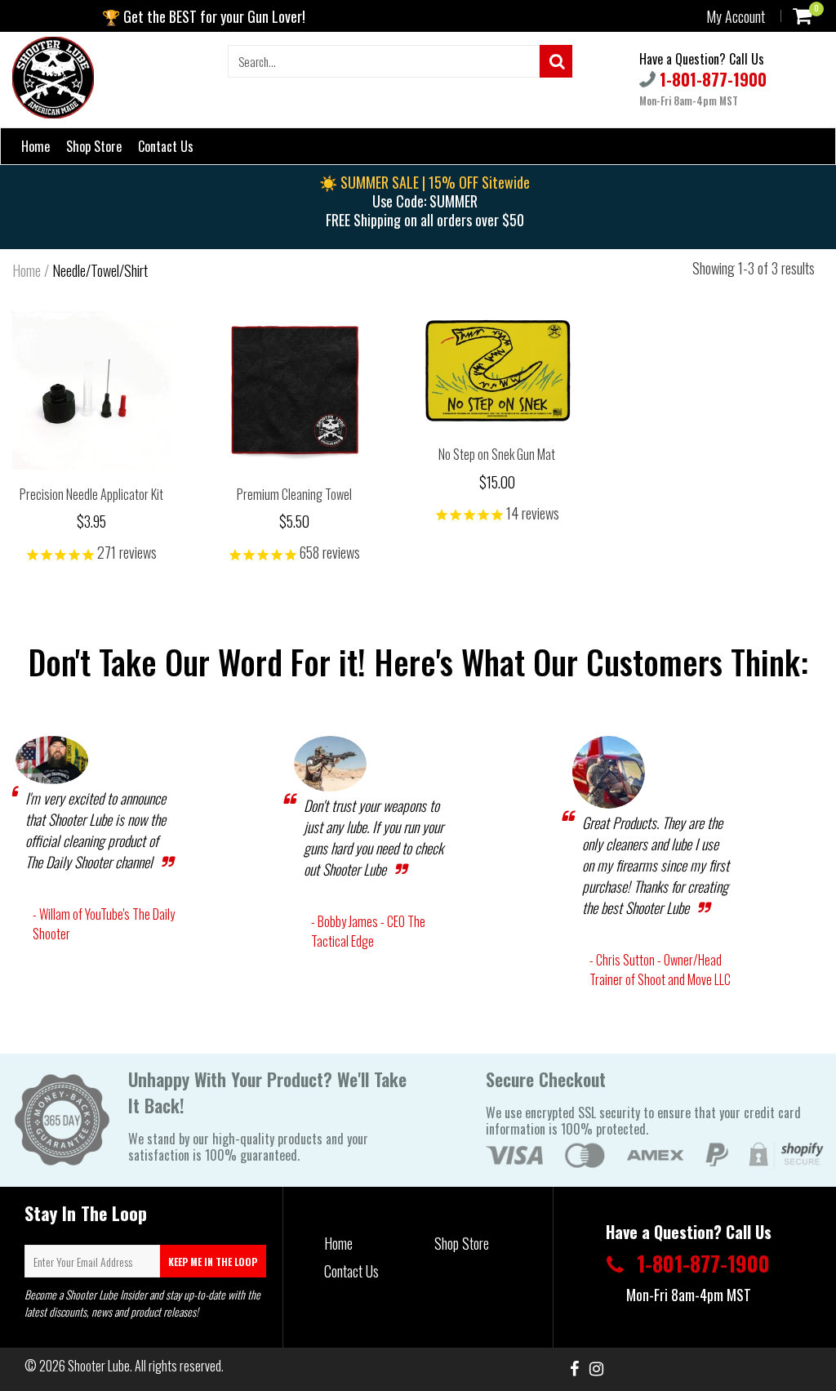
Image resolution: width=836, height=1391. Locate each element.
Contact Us (165, 146)
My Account (735, 16)
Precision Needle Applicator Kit (91, 494)
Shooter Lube (99, 1365)
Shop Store (94, 146)
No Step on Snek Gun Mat (496, 454)
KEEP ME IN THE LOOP (212, 1261)
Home (35, 146)
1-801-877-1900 (711, 78)
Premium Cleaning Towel (294, 494)
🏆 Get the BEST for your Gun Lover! (203, 16)
